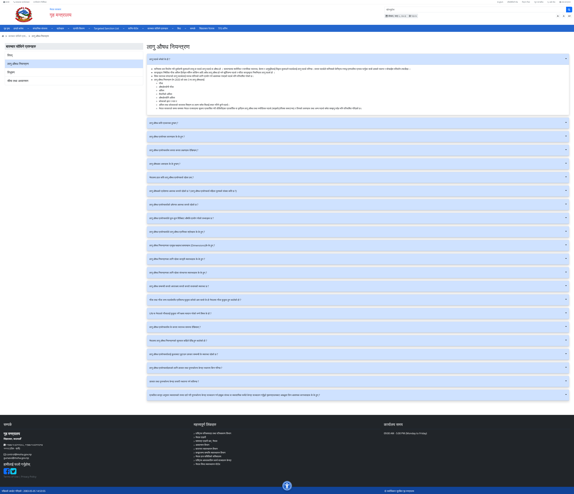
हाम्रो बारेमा (18, 28)
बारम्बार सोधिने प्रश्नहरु (158, 28)
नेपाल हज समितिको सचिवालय (208, 456)
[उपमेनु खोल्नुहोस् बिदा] (185, 28)
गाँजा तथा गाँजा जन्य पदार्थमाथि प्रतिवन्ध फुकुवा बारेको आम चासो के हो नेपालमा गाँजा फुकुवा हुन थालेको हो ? (195, 299)
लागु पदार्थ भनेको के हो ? (159, 59)
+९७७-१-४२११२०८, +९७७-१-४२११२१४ (24, 444)
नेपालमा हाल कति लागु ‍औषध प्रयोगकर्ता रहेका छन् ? (171, 177)
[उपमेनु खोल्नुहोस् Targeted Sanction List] (123, 28)
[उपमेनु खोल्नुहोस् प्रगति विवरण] (89, 28)
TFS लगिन (222, 28)
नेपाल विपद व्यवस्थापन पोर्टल (208, 464)
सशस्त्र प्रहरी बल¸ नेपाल (206, 441)
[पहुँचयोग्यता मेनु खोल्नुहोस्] (287, 486)
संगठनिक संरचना (40, 28)
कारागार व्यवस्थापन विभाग (207, 448)
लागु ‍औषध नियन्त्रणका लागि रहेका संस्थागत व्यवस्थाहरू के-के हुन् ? (178, 272)
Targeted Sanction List (106, 28)
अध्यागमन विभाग (202, 444)
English (500, 2)
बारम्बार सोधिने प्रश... (18, 36)
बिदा (179, 28)
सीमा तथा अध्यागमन (17, 81)
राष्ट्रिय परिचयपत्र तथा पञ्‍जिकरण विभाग (213, 433)
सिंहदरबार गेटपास (206, 28)
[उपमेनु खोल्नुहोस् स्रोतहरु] (68, 28)
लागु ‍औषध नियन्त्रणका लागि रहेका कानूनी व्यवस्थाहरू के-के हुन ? (177, 259)
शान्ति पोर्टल (133, 28)
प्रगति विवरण (79, 28)
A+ (569, 15)
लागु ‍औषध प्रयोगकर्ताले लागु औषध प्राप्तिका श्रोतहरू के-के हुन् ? (177, 231)
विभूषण (11, 72)
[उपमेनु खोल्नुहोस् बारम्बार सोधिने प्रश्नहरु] (172, 28)
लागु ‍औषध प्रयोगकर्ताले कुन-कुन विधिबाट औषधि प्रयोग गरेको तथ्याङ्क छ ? (181, 218)
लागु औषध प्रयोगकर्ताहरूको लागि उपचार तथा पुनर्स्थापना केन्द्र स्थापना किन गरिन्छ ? (185, 367)
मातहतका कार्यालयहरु (22, 2)
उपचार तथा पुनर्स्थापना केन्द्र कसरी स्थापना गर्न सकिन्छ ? (174, 381)
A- (558, 15)
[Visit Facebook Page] (7, 473)
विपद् (10, 55)
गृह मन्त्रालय (60, 15)
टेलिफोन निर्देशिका (40, 2)
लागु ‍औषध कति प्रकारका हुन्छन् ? (163, 123)
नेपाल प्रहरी (201, 437)
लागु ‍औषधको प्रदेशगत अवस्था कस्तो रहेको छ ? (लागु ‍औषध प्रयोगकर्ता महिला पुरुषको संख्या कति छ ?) (193, 191)
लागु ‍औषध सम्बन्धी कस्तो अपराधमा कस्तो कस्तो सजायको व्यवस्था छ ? (179, 286)
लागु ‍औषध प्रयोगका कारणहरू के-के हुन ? (167, 136)
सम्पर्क (7, 2)
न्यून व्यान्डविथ (538, 2)
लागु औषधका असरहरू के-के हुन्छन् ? (164, 163)
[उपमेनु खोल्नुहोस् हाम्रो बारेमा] (28, 28)
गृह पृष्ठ (7, 28)
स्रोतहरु (60, 28)
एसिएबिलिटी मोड (512, 2)
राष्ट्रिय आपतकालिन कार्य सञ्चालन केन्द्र (213, 460)
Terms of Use (11, 476)
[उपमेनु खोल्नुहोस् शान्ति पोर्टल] (143, 28)
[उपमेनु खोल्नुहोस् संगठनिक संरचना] (52, 28)
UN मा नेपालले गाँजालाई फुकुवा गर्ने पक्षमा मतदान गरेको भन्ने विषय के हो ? (180, 313)
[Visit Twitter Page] (13, 473)
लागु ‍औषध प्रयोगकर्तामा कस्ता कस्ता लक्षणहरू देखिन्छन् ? (173, 150)
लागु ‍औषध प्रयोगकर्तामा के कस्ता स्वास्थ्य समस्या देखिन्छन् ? (175, 327)
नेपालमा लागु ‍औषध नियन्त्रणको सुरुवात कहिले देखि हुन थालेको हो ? (178, 340)
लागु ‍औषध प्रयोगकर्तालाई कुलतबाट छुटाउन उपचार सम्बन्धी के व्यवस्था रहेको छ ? (183, 354)
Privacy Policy (28, 476)
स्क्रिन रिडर (526, 2)
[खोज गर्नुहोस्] (569, 9)
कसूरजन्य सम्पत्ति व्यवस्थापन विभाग (210, 452)
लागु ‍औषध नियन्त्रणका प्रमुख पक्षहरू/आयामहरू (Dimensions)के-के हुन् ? (182, 245)
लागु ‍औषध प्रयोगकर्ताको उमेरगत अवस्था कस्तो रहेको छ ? (173, 204)
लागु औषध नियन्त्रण (40, 36)
